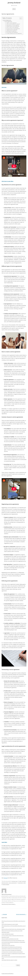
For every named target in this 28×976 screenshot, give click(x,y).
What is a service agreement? (12, 22)
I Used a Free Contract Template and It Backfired (11, 950)
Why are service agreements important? (13, 23)
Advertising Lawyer (5, 932)
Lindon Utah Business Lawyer (8, 934)
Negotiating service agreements (12, 29)
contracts (24, 881)
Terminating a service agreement (12, 32)
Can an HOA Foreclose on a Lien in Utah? (10, 924)
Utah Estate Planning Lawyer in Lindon (9, 960)
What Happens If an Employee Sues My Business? (12, 947)
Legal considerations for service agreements (14, 33)
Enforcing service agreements (12, 31)
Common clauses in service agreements (13, 28)
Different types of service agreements (13, 26)
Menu (14, 8)
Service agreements (13, 882)
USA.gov (5, 878)
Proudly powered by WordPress (7, 973)
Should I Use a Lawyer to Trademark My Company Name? (13, 953)
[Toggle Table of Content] (20, 18)
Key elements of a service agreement (13, 25)
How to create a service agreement (12, 27)
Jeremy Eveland (14, 3)
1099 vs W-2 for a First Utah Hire (8, 945)
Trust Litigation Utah (6, 955)
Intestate (4, 914)
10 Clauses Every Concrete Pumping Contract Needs (12, 951)
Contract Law (14, 881)
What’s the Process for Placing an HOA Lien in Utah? (12, 930)
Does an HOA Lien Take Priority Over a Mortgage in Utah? (13, 929)
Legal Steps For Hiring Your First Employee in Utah (12, 948)
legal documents (5, 882)
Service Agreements (7, 20)
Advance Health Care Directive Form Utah (10, 938)
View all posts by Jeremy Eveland (9, 904)
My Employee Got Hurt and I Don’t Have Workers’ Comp (13, 940)
